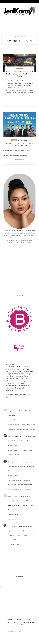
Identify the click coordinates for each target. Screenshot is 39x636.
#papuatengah (11, 386)
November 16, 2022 (10, 103)
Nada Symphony (13, 462)
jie (8, 526)
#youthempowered (12, 390)
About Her (10, 619)
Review (15, 622)
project (19, 68)
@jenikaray (10, 364)
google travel (12, 411)
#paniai (19, 386)
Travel (7, 622)
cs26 (9, 496)
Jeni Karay (19, 230)
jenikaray (11, 436)
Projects (20, 619)
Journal (30, 619)
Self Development (28, 622)
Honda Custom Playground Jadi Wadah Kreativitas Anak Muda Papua (20, 74)
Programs (21, 624)
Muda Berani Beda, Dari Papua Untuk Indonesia (19, 144)
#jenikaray (26, 386)
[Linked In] (32, 103)
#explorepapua (19, 383)
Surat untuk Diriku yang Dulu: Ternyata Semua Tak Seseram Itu (21, 466)
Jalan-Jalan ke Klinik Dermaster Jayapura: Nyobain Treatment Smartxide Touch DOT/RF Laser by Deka (21, 531)
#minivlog (19, 367)
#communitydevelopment (15, 388)
